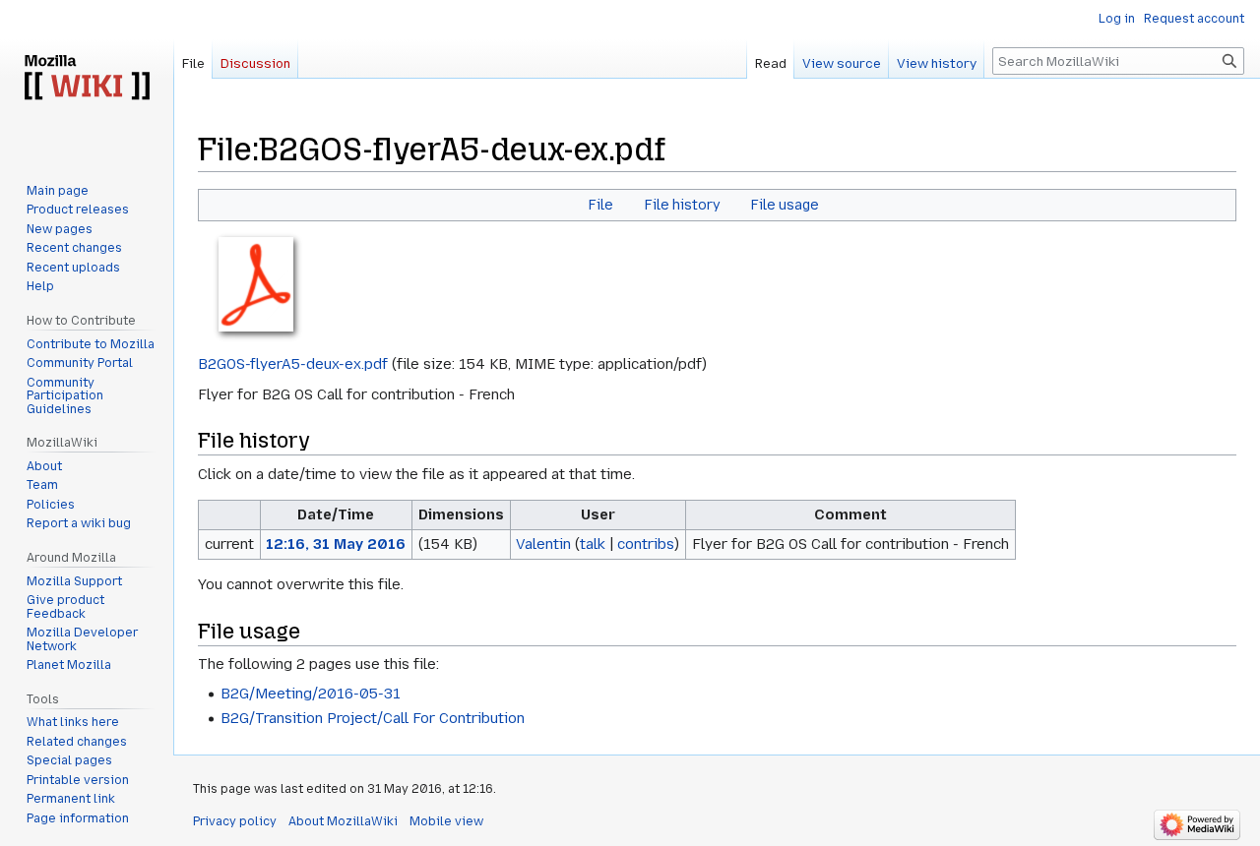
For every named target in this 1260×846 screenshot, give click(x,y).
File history (682, 204)
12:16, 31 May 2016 (336, 544)
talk (592, 544)
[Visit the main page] (86, 78)
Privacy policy (235, 821)
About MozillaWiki (343, 821)
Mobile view (446, 821)
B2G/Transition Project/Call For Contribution (372, 718)
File (600, 204)
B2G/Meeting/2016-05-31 (310, 693)
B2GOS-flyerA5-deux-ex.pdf (293, 364)
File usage (784, 204)
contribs (645, 544)
